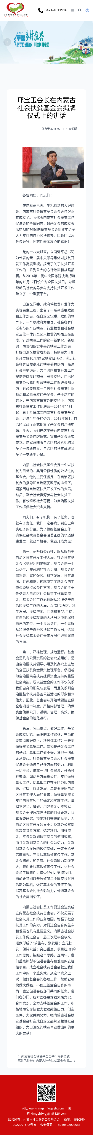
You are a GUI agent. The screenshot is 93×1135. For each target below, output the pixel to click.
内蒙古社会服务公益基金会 (41, 1119)
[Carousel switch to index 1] (38, 59)
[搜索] (80, 10)
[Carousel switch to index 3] (54, 59)
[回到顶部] (83, 1125)
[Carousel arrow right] (86, 42)
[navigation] (43, 1056)
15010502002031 (68, 1125)
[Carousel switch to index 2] (46, 59)
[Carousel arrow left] (7, 42)
